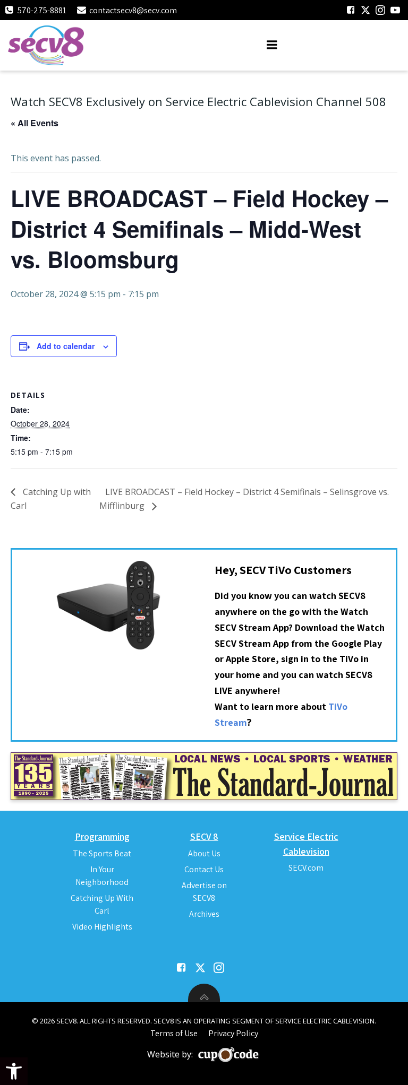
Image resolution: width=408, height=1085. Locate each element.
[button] (14, 1071)
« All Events (34, 123)
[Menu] (272, 45)
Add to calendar (66, 346)
